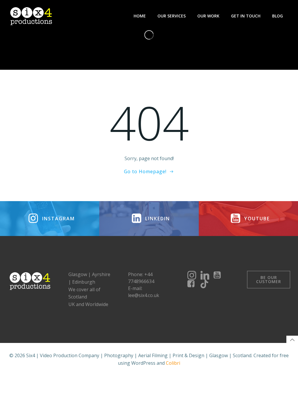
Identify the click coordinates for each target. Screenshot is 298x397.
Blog (277, 16)
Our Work (208, 16)
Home (140, 16)
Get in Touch (245, 16)
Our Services (171, 16)
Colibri (173, 363)
